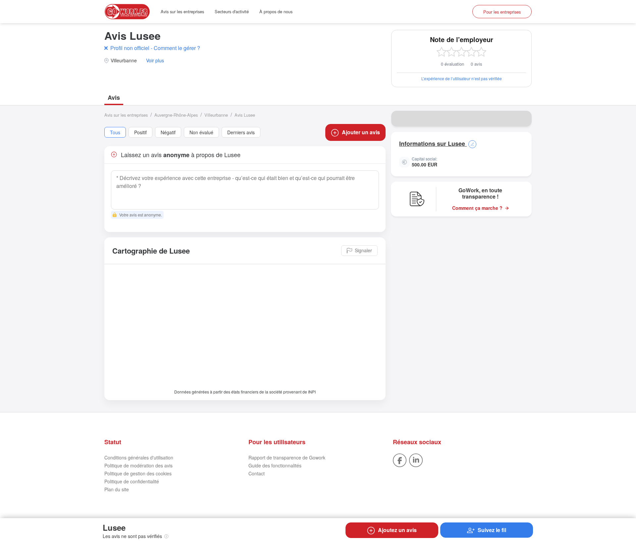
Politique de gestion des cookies (138, 473)
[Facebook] (399, 459)
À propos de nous (275, 11)
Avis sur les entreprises (182, 11)
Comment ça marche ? (477, 208)
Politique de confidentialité (131, 481)
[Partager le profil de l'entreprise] (522, 119)
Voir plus (155, 60)
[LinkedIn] (416, 459)
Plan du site (116, 489)
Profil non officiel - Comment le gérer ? (155, 48)
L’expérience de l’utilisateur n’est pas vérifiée (461, 78)
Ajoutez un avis (397, 530)
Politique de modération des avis (138, 465)
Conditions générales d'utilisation (138, 457)
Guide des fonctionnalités (274, 465)
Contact (256, 473)
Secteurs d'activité (232, 11)
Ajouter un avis (361, 132)
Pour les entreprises (502, 12)
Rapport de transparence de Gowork (286, 457)
